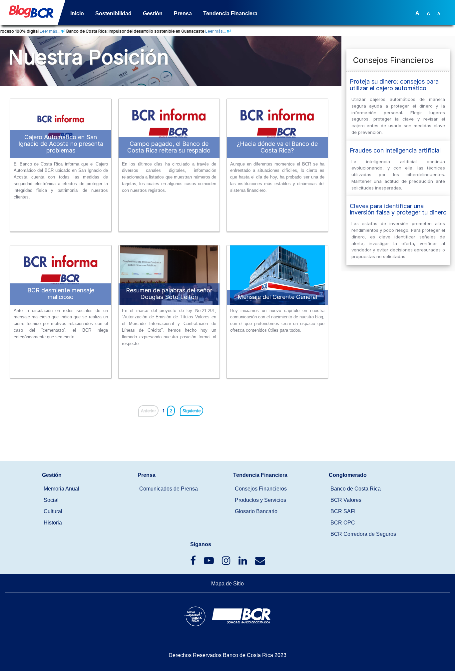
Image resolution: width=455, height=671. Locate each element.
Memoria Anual (61, 489)
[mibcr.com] (28, 13)
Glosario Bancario (256, 511)
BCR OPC (342, 522)
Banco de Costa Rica (355, 489)
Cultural (53, 511)
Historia (53, 522)
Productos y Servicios (260, 500)
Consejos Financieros (261, 489)
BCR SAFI (342, 511)
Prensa (183, 13)
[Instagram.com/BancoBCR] (227, 562)
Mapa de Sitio (227, 583)
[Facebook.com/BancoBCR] (194, 562)
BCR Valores (345, 500)
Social (51, 500)
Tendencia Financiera (230, 13)
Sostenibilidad (113, 13)
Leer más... (38, 31)
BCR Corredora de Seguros (363, 534)
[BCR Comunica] (260, 562)
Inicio (77, 13)
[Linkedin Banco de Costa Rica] (243, 562)
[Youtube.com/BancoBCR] (210, 562)
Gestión (153, 13)
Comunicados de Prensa (168, 489)
